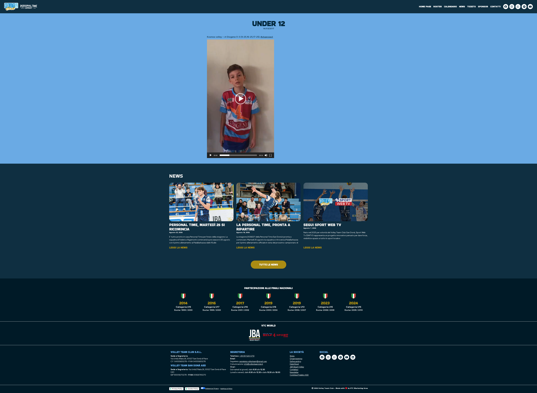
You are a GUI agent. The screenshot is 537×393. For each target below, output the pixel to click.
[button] (240, 98)
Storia (292, 356)
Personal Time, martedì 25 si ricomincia (197, 227)
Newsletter (294, 372)
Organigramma (296, 359)
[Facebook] (505, 6)
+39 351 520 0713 (246, 356)
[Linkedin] (352, 357)
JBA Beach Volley (297, 367)
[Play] (210, 155)
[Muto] (266, 155)
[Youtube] (530, 6)
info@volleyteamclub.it (253, 364)
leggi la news (178, 247)
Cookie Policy (193, 389)
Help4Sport (294, 364)
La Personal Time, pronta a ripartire (263, 227)
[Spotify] (524, 6)
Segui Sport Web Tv (322, 224)
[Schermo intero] (270, 155)
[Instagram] (511, 6)
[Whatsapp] (517, 6)
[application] (240, 98)
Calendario (450, 6)
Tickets (471, 6)
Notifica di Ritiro (226, 389)
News (462, 6)
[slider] (238, 155)
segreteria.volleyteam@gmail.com (253, 361)
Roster (437, 6)
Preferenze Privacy (212, 389)
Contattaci (294, 370)
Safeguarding (295, 361)
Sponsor (483, 6)
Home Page (425, 6)
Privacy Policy (177, 389)
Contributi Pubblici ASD (299, 375)
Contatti (495, 6)
